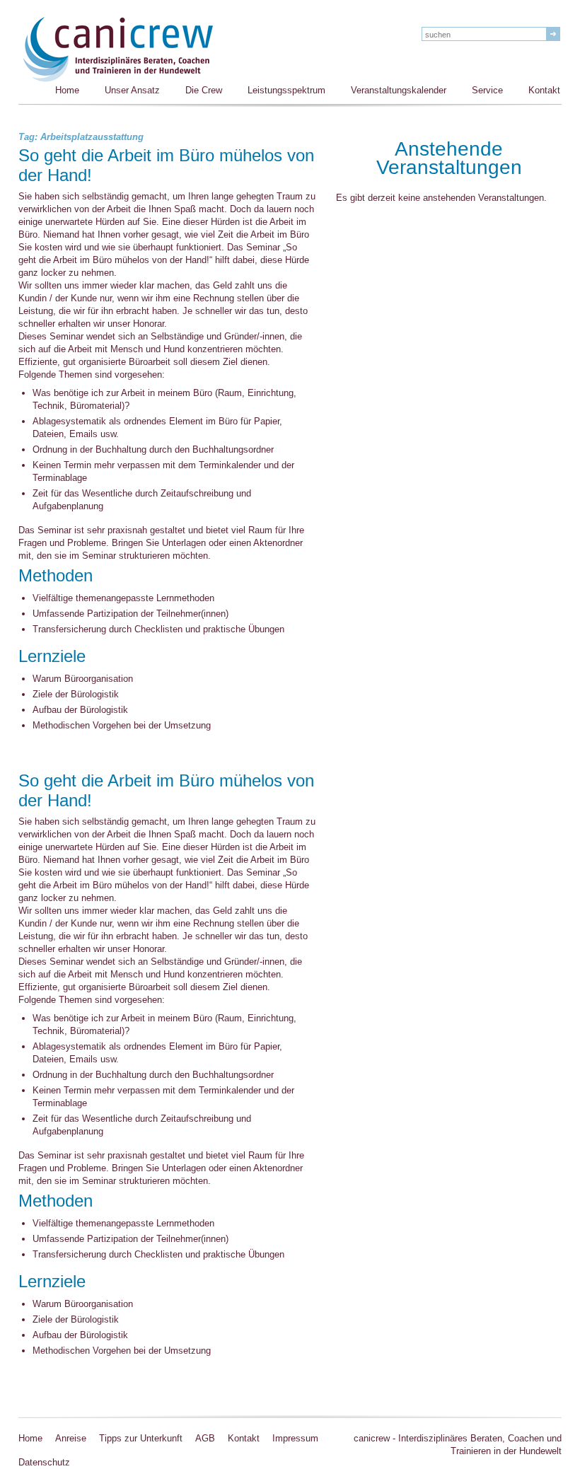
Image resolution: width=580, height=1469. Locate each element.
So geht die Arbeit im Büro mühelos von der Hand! (166, 166)
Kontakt (544, 90)
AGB (205, 1438)
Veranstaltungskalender (398, 90)
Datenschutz (44, 1462)
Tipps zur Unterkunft (140, 1438)
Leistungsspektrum (286, 90)
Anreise (70, 1438)
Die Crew (203, 90)
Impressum (295, 1438)
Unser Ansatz (132, 90)
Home (67, 90)
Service (487, 90)
